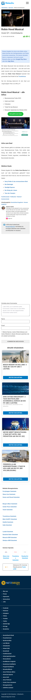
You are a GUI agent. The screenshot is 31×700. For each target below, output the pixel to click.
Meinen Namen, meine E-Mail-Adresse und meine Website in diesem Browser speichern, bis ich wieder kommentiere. (15, 334)
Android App (6, 623)
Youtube (5, 618)
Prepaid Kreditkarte (8, 666)
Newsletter (6, 629)
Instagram (6, 613)
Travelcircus (22, 76)
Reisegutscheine (7, 685)
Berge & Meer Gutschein (10, 504)
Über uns (5, 591)
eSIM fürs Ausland (8, 687)
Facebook (5, 608)
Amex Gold (6, 677)
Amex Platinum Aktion (9, 672)
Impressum (6, 596)
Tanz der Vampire (10, 193)
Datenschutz (6, 599)
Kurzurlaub (6, 651)
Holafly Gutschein (8, 522)
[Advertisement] (15, 255)
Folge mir (10, 218)
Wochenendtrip (7, 640)
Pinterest (5, 610)
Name (3, 319)
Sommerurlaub (5, 199)
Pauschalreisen (7, 638)
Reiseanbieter (7, 659)
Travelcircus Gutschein (9, 516)
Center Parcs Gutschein (10, 507)
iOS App (5, 626)
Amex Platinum (7, 679)
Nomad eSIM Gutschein (10, 537)
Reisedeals (5, 7)
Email (3, 325)
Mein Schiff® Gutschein (10, 519)
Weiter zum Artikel (15, 377)
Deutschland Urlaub (8, 635)
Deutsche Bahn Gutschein (10, 534)
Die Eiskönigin (9, 184)
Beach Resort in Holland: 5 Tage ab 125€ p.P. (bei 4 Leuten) (15, 367)
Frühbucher (13, 196)
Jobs (4, 601)
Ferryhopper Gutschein (9, 491)
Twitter (5, 621)
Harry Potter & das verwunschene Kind (16, 181)
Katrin (12, 206)
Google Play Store (21, 59)
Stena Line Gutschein (9, 494)
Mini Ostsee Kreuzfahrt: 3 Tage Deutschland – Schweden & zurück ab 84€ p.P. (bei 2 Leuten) (14, 400)
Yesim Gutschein (8, 509)
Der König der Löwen (11, 190)
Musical (19, 196)
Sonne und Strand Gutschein (11, 497)
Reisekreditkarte (10, 226)
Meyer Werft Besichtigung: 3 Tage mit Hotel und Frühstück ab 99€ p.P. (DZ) (15, 434)
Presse (5, 594)
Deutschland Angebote (17, 202)
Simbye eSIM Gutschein (10, 540)
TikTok (5, 616)
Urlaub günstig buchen (9, 656)
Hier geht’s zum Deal (15, 114)
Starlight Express (10, 187)
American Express (8, 674)
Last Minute (6, 643)
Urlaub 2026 (6, 648)
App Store (11, 61)
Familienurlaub (5, 196)
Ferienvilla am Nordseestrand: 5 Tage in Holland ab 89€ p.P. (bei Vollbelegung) (14, 467)
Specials (11, 7)
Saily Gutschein (7, 525)
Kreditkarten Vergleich (9, 661)
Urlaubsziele (6, 645)
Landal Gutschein (8, 531)
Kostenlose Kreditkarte (9, 664)
